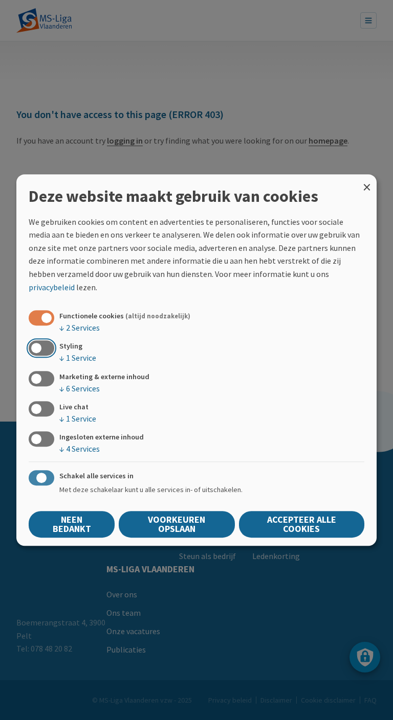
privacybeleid (52, 287)
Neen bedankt (72, 524)
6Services (79, 388)
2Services (79, 327)
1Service (77, 358)
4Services (79, 449)
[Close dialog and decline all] (367, 180)
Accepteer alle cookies (301, 524)
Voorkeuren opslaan (176, 524)
